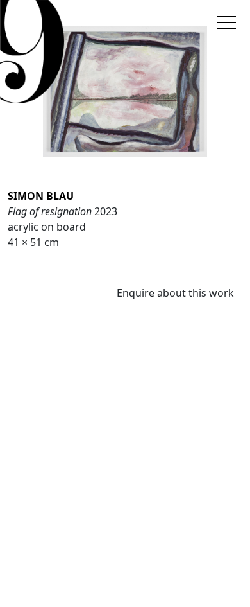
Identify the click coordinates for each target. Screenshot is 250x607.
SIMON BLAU (41, 196)
